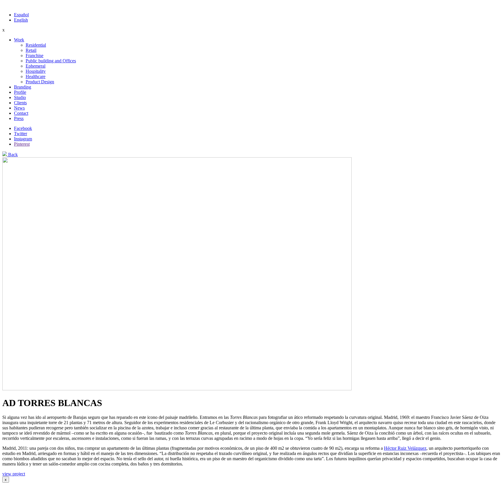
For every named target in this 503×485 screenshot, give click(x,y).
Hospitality (36, 71)
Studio (20, 97)
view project (13, 473)
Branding (22, 86)
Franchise (34, 55)
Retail (31, 50)
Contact (21, 113)
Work (19, 39)
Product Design (40, 81)
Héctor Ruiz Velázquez (405, 448)
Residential (36, 45)
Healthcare (35, 76)
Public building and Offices (51, 60)
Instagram (23, 138)
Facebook (23, 128)
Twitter (20, 133)
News (19, 107)
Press (19, 118)
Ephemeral (35, 66)
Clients (20, 102)
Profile (20, 92)
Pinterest (22, 144)
